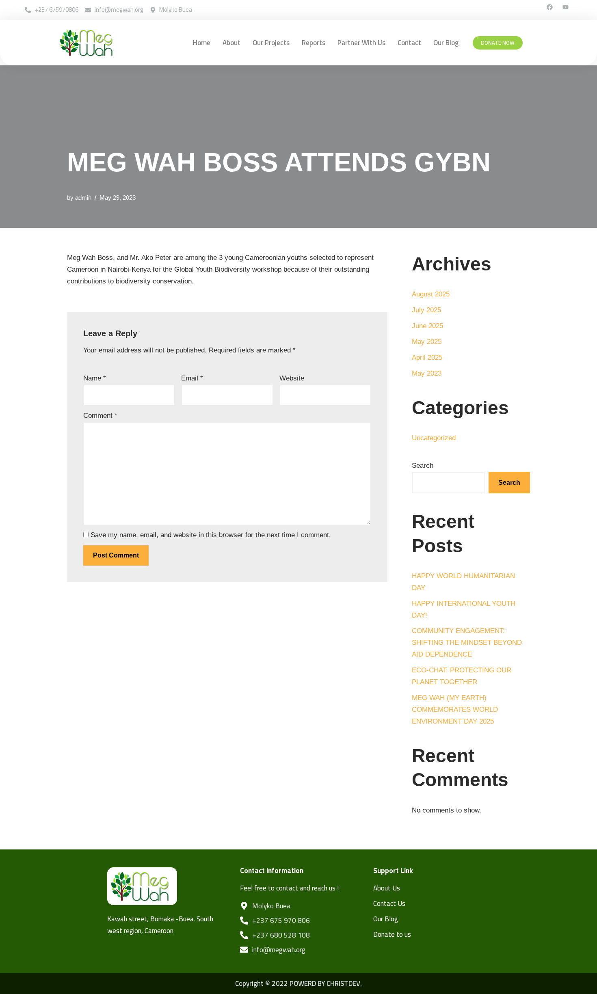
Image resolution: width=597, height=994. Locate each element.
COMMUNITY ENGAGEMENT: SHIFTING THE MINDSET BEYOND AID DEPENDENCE (467, 642)
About (231, 42)
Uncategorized (434, 438)
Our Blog (446, 42)
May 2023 (426, 373)
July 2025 (426, 310)
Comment (100, 415)
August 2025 (431, 294)
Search (422, 465)
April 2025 (427, 357)
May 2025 (426, 342)
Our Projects (271, 42)
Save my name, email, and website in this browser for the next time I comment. (211, 535)
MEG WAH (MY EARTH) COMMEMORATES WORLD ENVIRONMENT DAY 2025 (455, 709)
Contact (409, 42)
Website (291, 378)
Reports (313, 42)
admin (83, 197)
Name (94, 378)
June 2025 (427, 326)
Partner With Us (361, 42)
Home (201, 42)
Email (192, 378)
